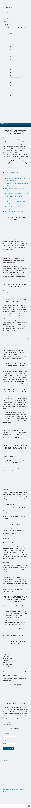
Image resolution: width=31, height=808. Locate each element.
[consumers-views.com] (15, 3)
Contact (23, 27)
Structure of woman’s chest (12, 172)
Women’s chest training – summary (14, 211)
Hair (5, 15)
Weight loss (7, 24)
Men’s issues (7, 21)
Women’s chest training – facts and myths (15, 175)
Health (6, 18)
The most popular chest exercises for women (16, 193)
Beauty (6, 12)
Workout (6, 27)
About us (16, 27)
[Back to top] (29, 806)
